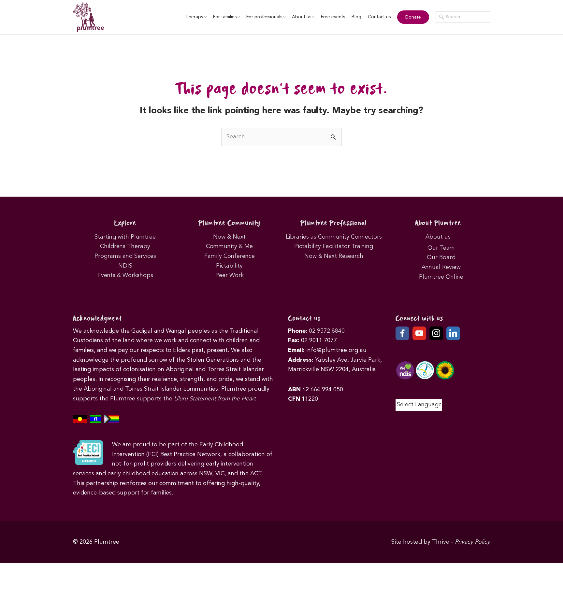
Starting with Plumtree (125, 237)
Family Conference (229, 256)
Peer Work (229, 275)
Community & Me (229, 246)
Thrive (440, 542)
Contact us (379, 17)
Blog (356, 17)
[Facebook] (402, 333)
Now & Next (229, 237)
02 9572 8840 (327, 331)
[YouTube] (419, 333)
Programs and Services (125, 256)
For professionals (264, 17)
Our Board (441, 257)
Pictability (229, 266)
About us (301, 17)
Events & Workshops (125, 275)
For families (225, 17)
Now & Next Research (333, 256)
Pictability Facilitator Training (333, 246)
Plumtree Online (441, 277)
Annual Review (441, 267)
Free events (333, 17)
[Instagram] (436, 333)
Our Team (441, 248)
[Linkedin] (453, 333)
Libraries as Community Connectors (334, 237)
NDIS (125, 266)
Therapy (194, 17)
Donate (413, 17)
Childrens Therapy (125, 246)
